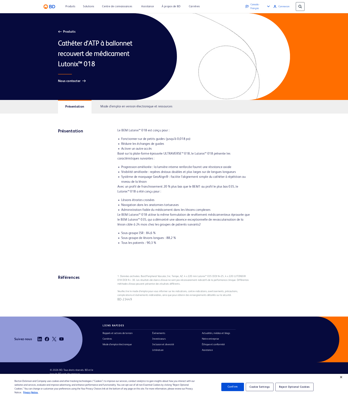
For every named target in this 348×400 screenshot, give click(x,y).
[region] (174, 387)
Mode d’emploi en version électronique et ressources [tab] (136, 106)
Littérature (158, 350)
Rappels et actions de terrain (117, 333)
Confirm (233, 387)
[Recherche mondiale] (300, 6)
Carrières (107, 339)
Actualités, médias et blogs (216, 333)
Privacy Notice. (30, 392)
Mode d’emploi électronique (117, 344)
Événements (158, 333)
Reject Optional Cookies (294, 387)
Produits (69, 31)
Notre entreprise (210, 339)
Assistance (207, 350)
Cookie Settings (260, 387)
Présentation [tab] (74, 106)
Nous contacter (69, 81)
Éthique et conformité (213, 344)
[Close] (341, 377)
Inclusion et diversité (163, 344)
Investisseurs (159, 339)
